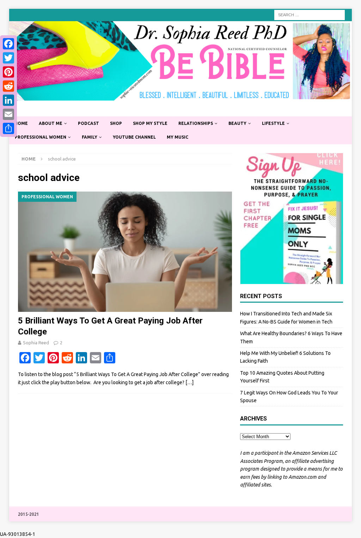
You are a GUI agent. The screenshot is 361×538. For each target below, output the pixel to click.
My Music (177, 137)
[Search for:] (309, 14)
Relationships (195, 123)
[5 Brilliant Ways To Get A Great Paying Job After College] (125, 252)
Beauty (237, 123)
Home (21, 123)
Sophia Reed (36, 342)
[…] (189, 382)
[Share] (8, 128)
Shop (116, 123)
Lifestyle (273, 123)
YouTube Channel (134, 137)
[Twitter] (8, 58)
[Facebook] (8, 44)
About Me (50, 123)
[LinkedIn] (8, 100)
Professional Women (40, 137)
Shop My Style (150, 123)
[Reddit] (8, 86)
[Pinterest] (8, 72)
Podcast (88, 123)
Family (89, 137)
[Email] (8, 114)
